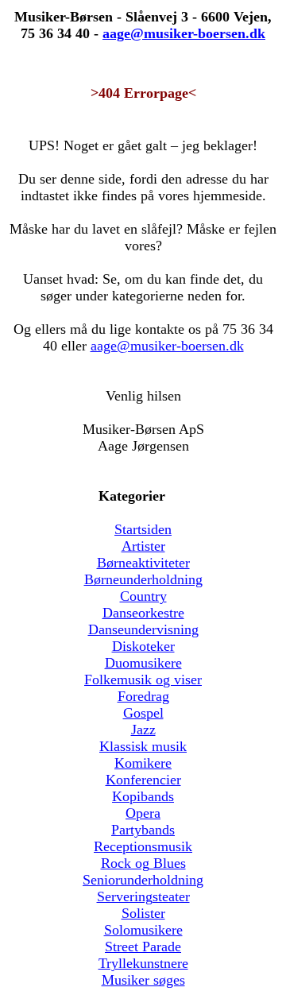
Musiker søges (143, 980)
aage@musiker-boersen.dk (167, 346)
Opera (143, 813)
